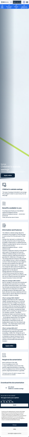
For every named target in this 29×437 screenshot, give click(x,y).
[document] (14, 218)
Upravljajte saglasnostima (14, 433)
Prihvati (14, 425)
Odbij (14, 429)
